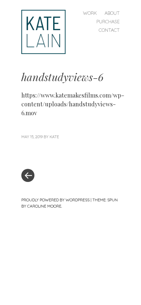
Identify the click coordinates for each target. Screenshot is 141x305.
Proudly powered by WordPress (55, 199)
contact (109, 30)
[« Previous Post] (45, 156)
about (112, 13)
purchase (108, 22)
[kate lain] (46, 31)
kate (54, 136)
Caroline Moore (44, 206)
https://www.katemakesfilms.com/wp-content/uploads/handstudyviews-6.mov (72, 104)
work (90, 13)
